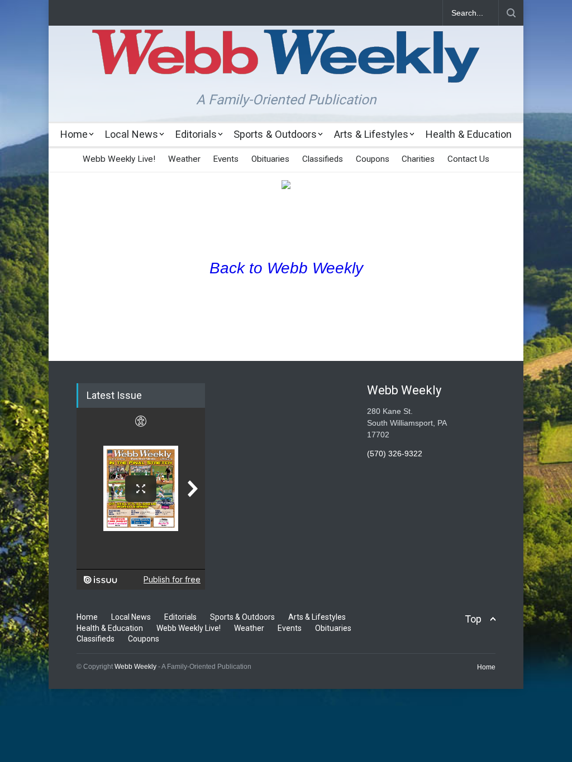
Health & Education (469, 134)
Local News (131, 134)
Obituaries (270, 159)
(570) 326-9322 (394, 453)
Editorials (196, 134)
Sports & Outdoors (275, 134)
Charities (418, 159)
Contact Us (468, 159)
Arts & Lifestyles (371, 134)
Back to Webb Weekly (286, 268)
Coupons (372, 159)
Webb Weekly (135, 667)
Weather (184, 159)
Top (473, 619)
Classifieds (322, 159)
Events (226, 159)
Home (74, 134)
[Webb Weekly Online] (286, 64)
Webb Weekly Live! (119, 159)
